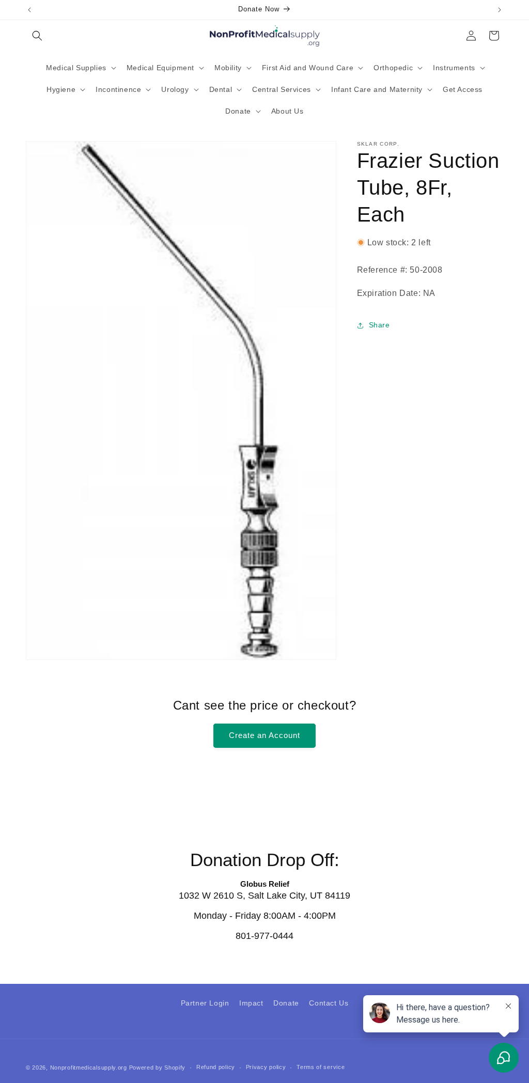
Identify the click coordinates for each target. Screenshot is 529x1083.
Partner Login (205, 1003)
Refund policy (215, 1067)
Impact (251, 1003)
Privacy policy (266, 1067)
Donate (286, 1003)
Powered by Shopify (157, 1067)
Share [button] (379, 325)
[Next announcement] (499, 10)
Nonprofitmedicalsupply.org (88, 1067)
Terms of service (321, 1067)
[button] (37, 35)
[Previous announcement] (29, 10)
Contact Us (328, 1003)
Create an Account (264, 735)
